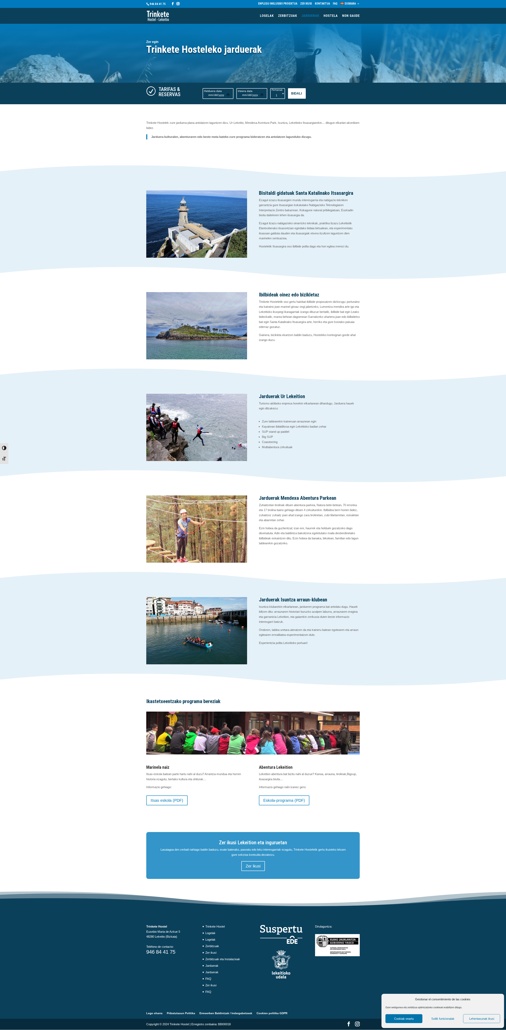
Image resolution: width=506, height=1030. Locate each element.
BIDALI (296, 93)
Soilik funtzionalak (442, 1018)
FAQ (335, 3)
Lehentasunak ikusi (481, 1018)
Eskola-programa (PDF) (284, 800)
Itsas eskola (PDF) (167, 800)
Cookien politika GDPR (272, 1013)
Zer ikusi (306, 3)
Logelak (267, 16)
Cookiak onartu (404, 1018)
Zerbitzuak (287, 16)
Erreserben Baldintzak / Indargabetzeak (225, 1013)
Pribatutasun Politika (181, 1013)
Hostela (331, 16)
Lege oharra (154, 1013)
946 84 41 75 (158, 4)
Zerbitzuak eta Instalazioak (222, 959)
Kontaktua (322, 3)
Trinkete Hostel (215, 926)
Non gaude (351, 16)
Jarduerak (310, 16)
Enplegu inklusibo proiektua (277, 3)
